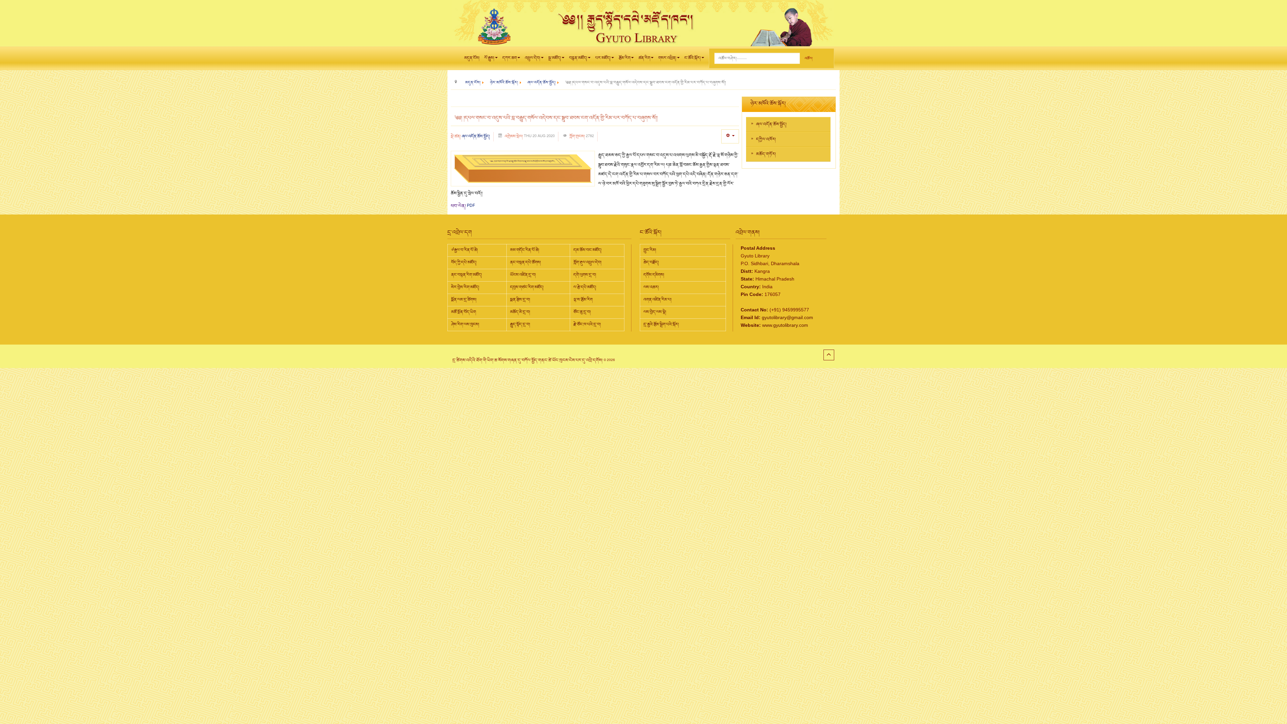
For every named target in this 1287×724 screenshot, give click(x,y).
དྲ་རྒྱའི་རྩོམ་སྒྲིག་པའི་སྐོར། (661, 324)
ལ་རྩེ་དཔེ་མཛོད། (584, 287)
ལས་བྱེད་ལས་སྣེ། (655, 312)
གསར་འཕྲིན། (667, 58)
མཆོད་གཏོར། (766, 154)
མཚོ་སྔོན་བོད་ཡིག (463, 312)
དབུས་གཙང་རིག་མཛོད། (527, 287)
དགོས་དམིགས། (654, 275)
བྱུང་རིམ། (650, 250)
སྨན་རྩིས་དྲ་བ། (520, 299)
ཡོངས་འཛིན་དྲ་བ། (523, 275)
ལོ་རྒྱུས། (489, 58)
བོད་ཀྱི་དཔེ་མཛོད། (464, 262)
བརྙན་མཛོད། (578, 58)
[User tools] (730, 136)
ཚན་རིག (644, 58)
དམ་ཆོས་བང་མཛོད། (587, 250)
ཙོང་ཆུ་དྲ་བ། (582, 312)
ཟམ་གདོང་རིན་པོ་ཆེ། (524, 250)
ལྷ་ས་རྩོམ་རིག (583, 299)
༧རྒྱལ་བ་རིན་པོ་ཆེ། (464, 250)
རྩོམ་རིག (624, 58)
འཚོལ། (808, 58)
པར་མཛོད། (603, 58)
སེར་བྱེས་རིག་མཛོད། (465, 287)
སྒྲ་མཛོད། (554, 58)
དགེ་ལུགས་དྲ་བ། (584, 275)
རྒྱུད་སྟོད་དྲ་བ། (520, 324)
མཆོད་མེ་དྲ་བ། (520, 312)
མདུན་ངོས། (472, 58)
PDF (471, 205)
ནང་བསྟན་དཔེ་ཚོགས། (525, 262)
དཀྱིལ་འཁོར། (766, 139)
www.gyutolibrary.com (785, 324)
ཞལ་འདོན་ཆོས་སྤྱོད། (476, 136)
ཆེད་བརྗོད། (651, 262)
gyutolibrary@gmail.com (787, 317)
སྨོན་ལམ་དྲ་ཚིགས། (464, 299)
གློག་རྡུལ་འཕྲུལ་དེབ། (587, 262)
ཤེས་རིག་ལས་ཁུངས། (465, 324)
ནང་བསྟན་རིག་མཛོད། (466, 275)
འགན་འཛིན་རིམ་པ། (658, 299)
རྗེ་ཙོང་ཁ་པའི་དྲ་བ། (587, 324)
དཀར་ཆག (509, 58)
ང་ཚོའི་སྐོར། (692, 58)
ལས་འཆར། (651, 287)
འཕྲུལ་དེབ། (532, 58)
